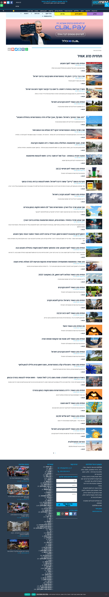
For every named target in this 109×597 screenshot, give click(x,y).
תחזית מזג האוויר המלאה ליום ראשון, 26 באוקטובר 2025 (61, 274)
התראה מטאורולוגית (76, 441)
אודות (17, 6)
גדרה (50, 491)
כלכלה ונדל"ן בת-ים (45, 525)
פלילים (76, 11)
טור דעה (30, 11)
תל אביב (49, 583)
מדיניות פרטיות (97, 511)
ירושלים (49, 521)
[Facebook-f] (11, 2)
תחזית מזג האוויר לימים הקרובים (71, 287)
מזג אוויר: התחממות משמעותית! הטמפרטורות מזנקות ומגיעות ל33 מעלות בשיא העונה (49, 261)
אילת (50, 470)
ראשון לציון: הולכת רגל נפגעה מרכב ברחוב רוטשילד (20, 515)
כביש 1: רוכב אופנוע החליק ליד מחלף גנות (18, 551)
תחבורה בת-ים (47, 578)
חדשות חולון (48, 504)
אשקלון (49, 473)
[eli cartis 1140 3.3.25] (54, 44)
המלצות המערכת (46, 496)
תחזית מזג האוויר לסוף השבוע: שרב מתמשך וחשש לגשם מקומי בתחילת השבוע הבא (50, 247)
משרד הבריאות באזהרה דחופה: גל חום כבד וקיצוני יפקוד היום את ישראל (55, 89)
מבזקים (49, 533)
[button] (107, 5)
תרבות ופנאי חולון (46, 588)
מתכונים (49, 538)
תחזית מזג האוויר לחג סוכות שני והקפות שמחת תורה (63, 338)
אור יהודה (49, 467)
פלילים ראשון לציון (46, 559)
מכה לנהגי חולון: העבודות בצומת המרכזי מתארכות (18, 497)
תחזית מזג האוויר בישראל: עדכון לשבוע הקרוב (66, 300)
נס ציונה (36, 13)
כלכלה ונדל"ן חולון (46, 526)
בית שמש (49, 481)
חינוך (82, 11)
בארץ (36, 11)
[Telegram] (8, 2)
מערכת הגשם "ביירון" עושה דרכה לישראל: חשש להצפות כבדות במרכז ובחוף (53, 181)
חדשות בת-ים (47, 502)
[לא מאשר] (106, 594)
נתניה (50, 544)
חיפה (50, 513)
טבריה (50, 515)
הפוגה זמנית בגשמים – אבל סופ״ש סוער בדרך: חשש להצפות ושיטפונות (55, 155)
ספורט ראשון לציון (46, 550)
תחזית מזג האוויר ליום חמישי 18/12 (70, 168)
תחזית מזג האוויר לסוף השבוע (72, 63)
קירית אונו (48, 563)
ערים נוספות (48, 16)
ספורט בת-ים (48, 547)
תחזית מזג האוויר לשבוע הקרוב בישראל (68, 194)
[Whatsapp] (1, 5)
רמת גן (49, 573)
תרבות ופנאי (68, 11)
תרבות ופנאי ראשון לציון (44, 589)
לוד (50, 531)
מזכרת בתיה (48, 536)
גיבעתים (49, 493)
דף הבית (18, 2)
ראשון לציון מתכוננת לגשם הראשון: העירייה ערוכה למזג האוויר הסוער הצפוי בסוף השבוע (49, 234)
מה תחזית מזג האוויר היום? (74, 326)
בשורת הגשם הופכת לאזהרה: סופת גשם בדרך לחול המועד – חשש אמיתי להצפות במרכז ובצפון (46, 377)
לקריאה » (83, 71)
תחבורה (49, 576)
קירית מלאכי (48, 565)
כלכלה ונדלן (59, 11)
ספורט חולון (48, 549)
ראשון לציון (79, 14)
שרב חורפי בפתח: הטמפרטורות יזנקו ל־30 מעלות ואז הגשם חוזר (58, 130)
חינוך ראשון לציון (46, 512)
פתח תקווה (48, 562)
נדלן (50, 541)
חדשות (87, 11)
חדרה (50, 499)
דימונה (49, 494)
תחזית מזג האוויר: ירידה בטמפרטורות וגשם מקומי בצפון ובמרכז (59, 390)
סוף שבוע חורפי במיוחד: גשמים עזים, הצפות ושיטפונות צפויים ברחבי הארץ (54, 220)
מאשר (33, 594)
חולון (95, 14)
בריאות (51, 11)
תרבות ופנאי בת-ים (46, 586)
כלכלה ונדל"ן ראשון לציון (44, 528)
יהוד (50, 520)
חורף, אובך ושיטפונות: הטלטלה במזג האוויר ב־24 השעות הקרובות (58, 142)
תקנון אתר (98, 508)
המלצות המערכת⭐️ (19, 11)
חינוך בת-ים (48, 509)
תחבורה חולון (47, 579)
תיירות (50, 581)
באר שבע (49, 476)
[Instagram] (1, 2)
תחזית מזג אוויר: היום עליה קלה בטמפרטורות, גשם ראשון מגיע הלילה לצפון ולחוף (51, 364)
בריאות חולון (48, 484)
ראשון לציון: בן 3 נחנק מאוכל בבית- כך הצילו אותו (19, 478)
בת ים (63, 14)
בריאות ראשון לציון (46, 486)
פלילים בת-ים (47, 555)
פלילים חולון (48, 557)
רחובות (26, 13)
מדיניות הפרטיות (42, 594)
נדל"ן (50, 539)
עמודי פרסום (48, 552)
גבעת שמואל (48, 489)
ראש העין (49, 567)
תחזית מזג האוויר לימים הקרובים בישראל (68, 101)
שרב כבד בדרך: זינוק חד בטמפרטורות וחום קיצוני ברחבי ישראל (59, 76)
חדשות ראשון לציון (46, 505)
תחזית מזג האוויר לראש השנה (72, 403)
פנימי (50, 560)
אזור (50, 468)
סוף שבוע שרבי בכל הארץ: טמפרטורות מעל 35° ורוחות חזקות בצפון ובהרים (54, 207)
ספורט (50, 546)
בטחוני (49, 480)
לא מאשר (27, 594)
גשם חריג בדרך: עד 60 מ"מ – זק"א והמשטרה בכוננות (20, 533)
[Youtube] (4, 2)
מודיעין (49, 534)
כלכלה (50, 523)
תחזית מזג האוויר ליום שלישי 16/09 (70, 416)
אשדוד (50, 472)
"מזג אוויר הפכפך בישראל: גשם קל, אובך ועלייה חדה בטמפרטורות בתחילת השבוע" (50, 117)
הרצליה (49, 497)
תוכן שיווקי (43, 11)
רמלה (50, 571)
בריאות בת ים (47, 483)
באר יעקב (49, 13)
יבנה (50, 518)
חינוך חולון (48, 510)
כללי (50, 530)
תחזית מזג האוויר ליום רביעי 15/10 (71, 313)
